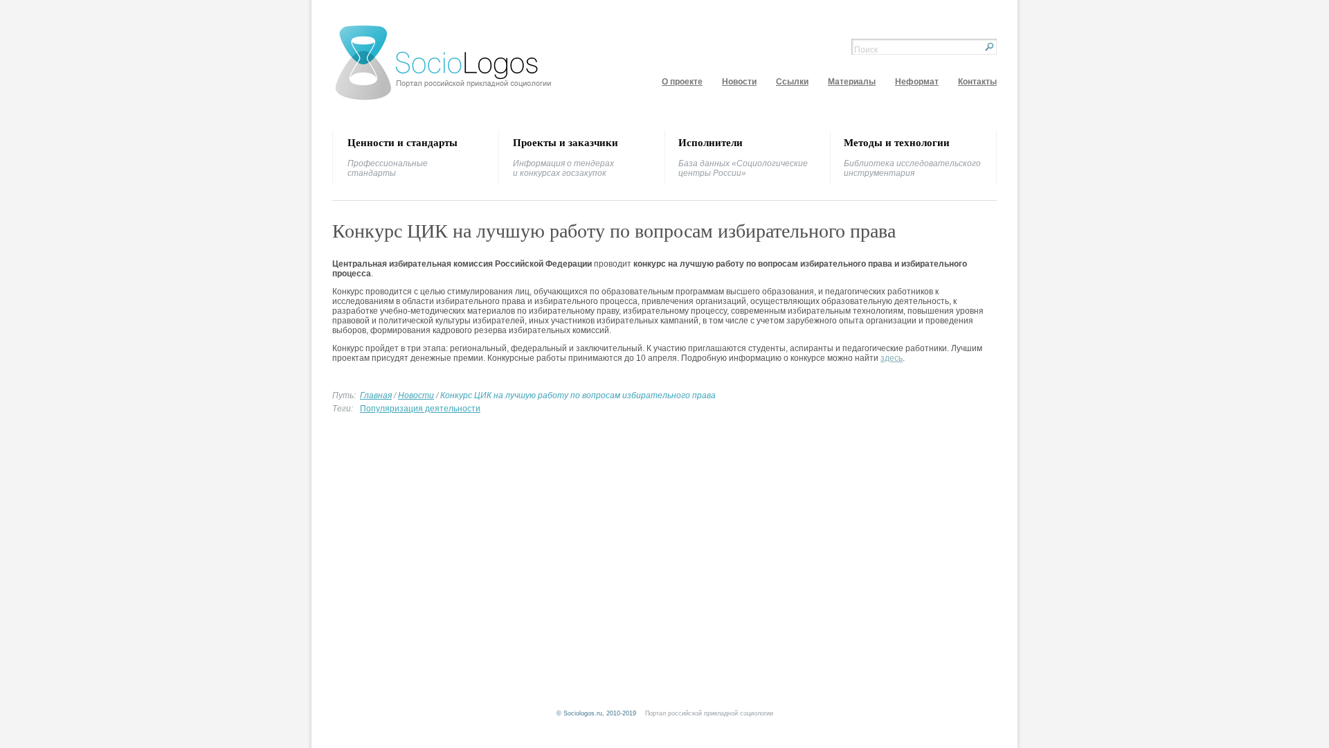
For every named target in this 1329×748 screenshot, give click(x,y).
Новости (739, 82)
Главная (376, 395)
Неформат (917, 82)
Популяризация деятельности (420, 408)
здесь (891, 358)
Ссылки (792, 82)
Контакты (977, 82)
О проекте (682, 82)
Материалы (852, 82)
